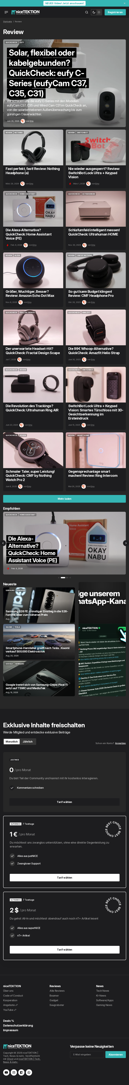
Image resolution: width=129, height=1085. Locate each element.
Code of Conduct (13, 995)
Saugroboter (57, 1005)
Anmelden (120, 743)
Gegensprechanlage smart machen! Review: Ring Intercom (92, 473)
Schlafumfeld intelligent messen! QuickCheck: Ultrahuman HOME (94, 232)
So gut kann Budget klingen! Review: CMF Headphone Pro (91, 293)
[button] (3, 543)
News (100, 986)
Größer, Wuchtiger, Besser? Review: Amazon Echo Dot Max (30, 293)
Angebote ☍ (10, 1005)
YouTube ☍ (9, 1009)
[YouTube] (6, 1072)
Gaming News (104, 1005)
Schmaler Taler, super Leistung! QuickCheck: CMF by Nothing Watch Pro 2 (30, 475)
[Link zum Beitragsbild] (33, 147)
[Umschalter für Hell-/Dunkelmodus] (96, 12)
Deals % (8, 1020)
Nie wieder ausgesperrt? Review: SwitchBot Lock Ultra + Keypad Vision (94, 173)
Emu (32, 121)
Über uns (8, 990)
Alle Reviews (57, 990)
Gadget (54, 1000)
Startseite (7, 21)
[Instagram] (14, 1072)
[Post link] (39, 605)
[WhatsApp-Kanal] (29, 1072)
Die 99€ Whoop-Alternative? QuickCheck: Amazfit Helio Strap (94, 351)
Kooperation (10, 1000)
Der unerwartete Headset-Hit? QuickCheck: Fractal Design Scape (33, 351)
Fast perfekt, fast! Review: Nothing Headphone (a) (33, 171)
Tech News (102, 990)
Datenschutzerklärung (18, 1025)
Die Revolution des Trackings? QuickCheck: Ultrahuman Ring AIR (32, 408)
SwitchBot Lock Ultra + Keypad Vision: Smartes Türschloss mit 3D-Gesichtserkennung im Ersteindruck (95, 412)
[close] (124, 3)
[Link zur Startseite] (25, 12)
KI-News (101, 995)
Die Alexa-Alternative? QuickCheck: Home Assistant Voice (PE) (28, 234)
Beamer (54, 995)
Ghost (10, 1059)
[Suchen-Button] (86, 12)
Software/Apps (104, 1000)
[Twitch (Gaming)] (21, 1072)
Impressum (10, 1030)
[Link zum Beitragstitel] (64, 83)
